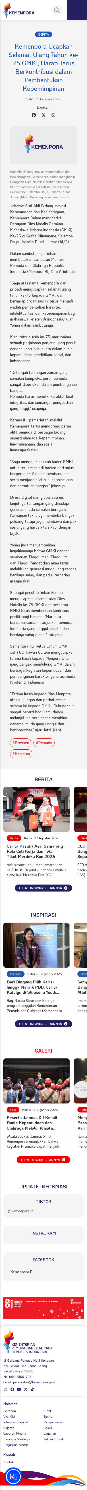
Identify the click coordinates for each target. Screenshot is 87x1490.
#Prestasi (20, 742)
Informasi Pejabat (16, 1422)
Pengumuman (53, 1422)
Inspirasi (15, 974)
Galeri (48, 1427)
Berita (14, 838)
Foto (13, 1110)
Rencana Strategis (16, 1439)
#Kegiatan (21, 753)
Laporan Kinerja (14, 1433)
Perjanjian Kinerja (16, 1444)
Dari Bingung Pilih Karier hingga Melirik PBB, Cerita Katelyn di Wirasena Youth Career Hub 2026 (32, 989)
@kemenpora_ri (20, 1210)
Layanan (50, 1433)
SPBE (48, 1410)
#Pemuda (44, 742)
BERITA (43, 34)
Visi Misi (9, 1416)
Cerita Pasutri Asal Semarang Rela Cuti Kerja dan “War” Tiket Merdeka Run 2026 (35, 851)
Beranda (9, 1410)
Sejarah (8, 1427)
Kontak (8, 1462)
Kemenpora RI (21, 1271)
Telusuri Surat (53, 1439)
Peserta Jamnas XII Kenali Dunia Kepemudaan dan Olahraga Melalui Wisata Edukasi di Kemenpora (32, 1125)
